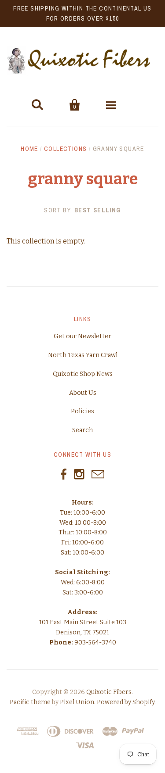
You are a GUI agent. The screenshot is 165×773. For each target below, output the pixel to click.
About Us (82, 393)
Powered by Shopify (125, 702)
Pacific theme (30, 702)
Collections (65, 149)
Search (82, 430)
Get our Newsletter (82, 336)
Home (29, 149)
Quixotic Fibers (109, 692)
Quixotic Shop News (83, 374)
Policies (82, 411)
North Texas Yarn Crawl (82, 355)
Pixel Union (77, 702)
